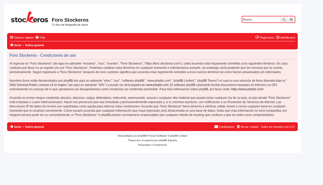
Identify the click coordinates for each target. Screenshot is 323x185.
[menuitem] (40, 38)
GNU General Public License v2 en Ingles (38, 85)
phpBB (142, 135)
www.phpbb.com (157, 85)
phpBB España (168, 140)
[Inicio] (30, 16)
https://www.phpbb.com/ (247, 89)
